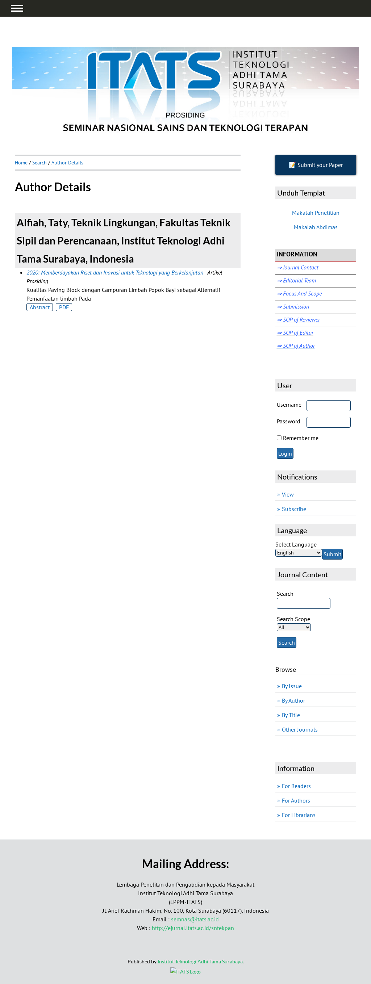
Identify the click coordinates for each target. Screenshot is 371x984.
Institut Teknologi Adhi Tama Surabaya (200, 961)
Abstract (40, 307)
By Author (293, 700)
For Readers (296, 786)
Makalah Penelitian (315, 212)
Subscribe (294, 508)
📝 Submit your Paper (316, 164)
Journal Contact (300, 267)
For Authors (296, 800)
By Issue (292, 686)
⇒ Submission (293, 306)
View (288, 494)
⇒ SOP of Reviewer (298, 319)
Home (21, 162)
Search (39, 162)
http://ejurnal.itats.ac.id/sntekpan (193, 927)
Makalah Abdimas (316, 227)
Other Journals (300, 729)
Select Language (296, 544)
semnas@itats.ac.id (195, 919)
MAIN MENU (17, 8)
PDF (64, 307)
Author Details (67, 162)
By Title (291, 715)
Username (289, 404)
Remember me (300, 437)
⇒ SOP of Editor (295, 332)
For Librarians (299, 814)
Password (288, 421)
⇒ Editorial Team (296, 280)
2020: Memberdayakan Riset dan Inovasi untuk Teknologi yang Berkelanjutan (114, 272)
